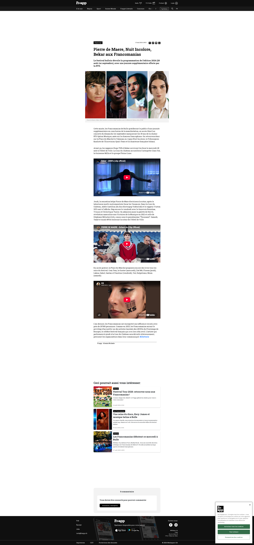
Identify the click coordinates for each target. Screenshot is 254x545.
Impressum (80, 543)
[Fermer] (250, 505)
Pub (77, 521)
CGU (91, 543)
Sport (99, 9)
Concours (140, 9)
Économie (152, 9)
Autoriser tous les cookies (233, 526)
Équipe (79, 525)
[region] (233, 522)
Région (89, 9)
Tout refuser (233, 532)
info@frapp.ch (81, 533)
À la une (79, 9)
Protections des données (108, 543)
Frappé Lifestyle (126, 9)
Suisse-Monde (110, 9)
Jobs (78, 529)
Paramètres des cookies (233, 537)
